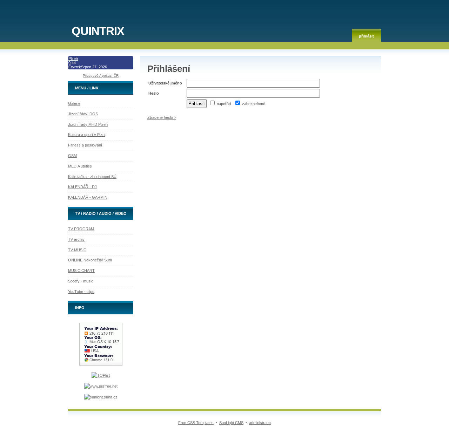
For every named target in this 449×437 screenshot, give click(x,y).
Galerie (74, 103)
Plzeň (73, 58)
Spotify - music (80, 281)
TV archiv (76, 239)
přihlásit (366, 36)
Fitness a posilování (85, 145)
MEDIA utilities (80, 166)
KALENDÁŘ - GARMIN (87, 197)
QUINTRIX (98, 31)
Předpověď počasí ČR (101, 75)
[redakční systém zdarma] (101, 397)
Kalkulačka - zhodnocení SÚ (92, 177)
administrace (260, 423)
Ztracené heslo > (161, 117)
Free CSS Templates (196, 423)
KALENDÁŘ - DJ (82, 187)
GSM (72, 155)
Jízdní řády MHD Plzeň (88, 124)
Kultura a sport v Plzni (86, 134)
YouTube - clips (81, 291)
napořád (223, 104)
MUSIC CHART (81, 270)
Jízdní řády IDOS (83, 114)
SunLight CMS (231, 423)
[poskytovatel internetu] (101, 386)
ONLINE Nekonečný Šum (90, 260)
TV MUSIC (77, 250)
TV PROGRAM (81, 229)
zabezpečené (253, 104)
